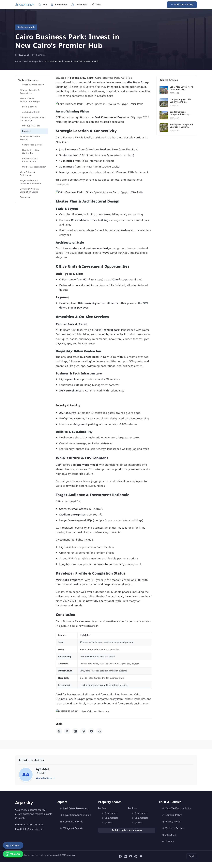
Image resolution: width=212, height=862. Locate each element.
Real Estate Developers (76, 808)
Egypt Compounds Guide (77, 815)
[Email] (141, 856)
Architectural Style (31, 112)
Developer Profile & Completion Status (29, 190)
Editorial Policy (173, 815)
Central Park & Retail (32, 145)
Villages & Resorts (73, 828)
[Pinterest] (135, 856)
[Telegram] (91, 731)
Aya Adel (42, 769)
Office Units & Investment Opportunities (32, 119)
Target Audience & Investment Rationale (30, 182)
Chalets (109, 822)
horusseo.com (31, 855)
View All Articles (44, 778)
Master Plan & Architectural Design (30, 99)
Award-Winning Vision (33, 85)
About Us (170, 835)
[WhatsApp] (83, 731)
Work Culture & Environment (27, 173)
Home (18, 61)
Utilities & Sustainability (34, 167)
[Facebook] (59, 731)
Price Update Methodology (128, 830)
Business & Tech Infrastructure (30, 160)
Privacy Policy (172, 821)
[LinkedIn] (75, 731)
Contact (169, 841)
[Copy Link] (99, 731)
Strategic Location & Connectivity (30, 91)
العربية (191, 856)
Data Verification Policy (178, 808)
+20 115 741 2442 (33, 824)
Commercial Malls (73, 821)
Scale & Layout (29, 107)
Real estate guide (26, 27)
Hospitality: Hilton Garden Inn (31, 151)
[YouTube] (130, 856)
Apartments (111, 813)
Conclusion (25, 197)
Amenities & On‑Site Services (30, 138)
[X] (67, 731)
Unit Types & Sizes (31, 126)
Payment (26, 131)
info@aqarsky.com (33, 829)
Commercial (111, 818)
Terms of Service (174, 828)
